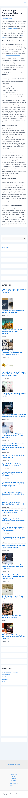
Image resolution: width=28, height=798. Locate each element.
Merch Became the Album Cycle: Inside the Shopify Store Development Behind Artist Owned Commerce (13, 446)
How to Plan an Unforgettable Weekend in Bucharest (11, 616)
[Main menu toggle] (25, 3)
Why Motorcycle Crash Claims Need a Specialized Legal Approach (13, 519)
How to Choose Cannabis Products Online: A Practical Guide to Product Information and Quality (14, 373)
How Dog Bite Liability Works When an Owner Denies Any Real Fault (13, 538)
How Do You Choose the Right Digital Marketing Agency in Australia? (12, 473)
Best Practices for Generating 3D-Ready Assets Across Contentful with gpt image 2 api (13, 484)
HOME (14, 773)
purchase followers (12, 28)
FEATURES (14, 774)
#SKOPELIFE (14, 780)
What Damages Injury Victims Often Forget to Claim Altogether (13, 546)
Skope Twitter (5, 679)
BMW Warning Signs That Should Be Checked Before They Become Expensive (14, 290)
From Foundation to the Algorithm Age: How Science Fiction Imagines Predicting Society (13, 528)
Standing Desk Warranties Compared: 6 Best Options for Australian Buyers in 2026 (12, 352)
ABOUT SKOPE (14, 783)
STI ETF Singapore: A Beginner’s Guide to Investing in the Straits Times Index (12, 435)
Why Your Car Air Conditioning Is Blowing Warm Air (13, 456)
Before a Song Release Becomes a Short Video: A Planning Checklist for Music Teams (13, 576)
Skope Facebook (6, 674)
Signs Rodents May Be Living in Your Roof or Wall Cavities (12, 464)
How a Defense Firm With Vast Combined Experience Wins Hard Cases (13, 494)
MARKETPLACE (14, 782)
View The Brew (5, 681)
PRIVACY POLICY (14, 785)
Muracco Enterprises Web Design (10, 672)
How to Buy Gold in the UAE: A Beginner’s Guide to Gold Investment (12, 331)
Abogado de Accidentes (14, 764)
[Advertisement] (14, 711)
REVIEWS (14, 778)
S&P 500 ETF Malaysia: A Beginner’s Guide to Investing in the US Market (14, 415)
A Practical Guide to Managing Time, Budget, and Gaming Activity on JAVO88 (13, 636)
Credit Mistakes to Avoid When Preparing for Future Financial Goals (14, 597)
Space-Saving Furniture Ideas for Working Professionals (13, 311)
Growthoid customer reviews (13, 55)
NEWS (14, 776)
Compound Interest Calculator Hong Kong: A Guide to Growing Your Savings (14, 395)
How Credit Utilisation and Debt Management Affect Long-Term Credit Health (12, 566)
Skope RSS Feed (6, 677)
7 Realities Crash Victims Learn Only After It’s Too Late (12, 511)
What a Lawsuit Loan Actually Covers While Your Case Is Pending (13, 503)
